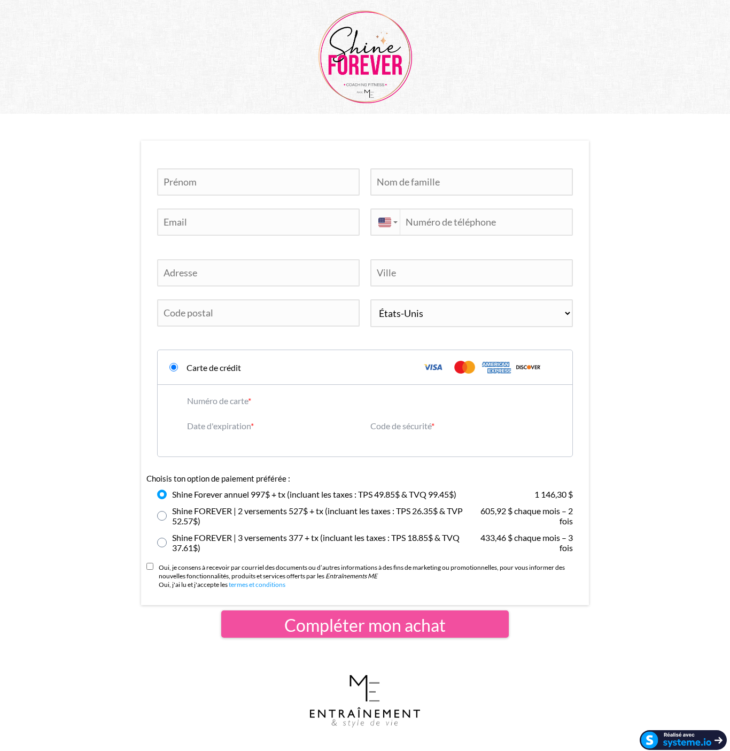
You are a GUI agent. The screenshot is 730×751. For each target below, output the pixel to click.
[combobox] (385, 222)
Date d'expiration (219, 426)
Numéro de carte (217, 401)
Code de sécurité (400, 426)
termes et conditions (257, 584)
